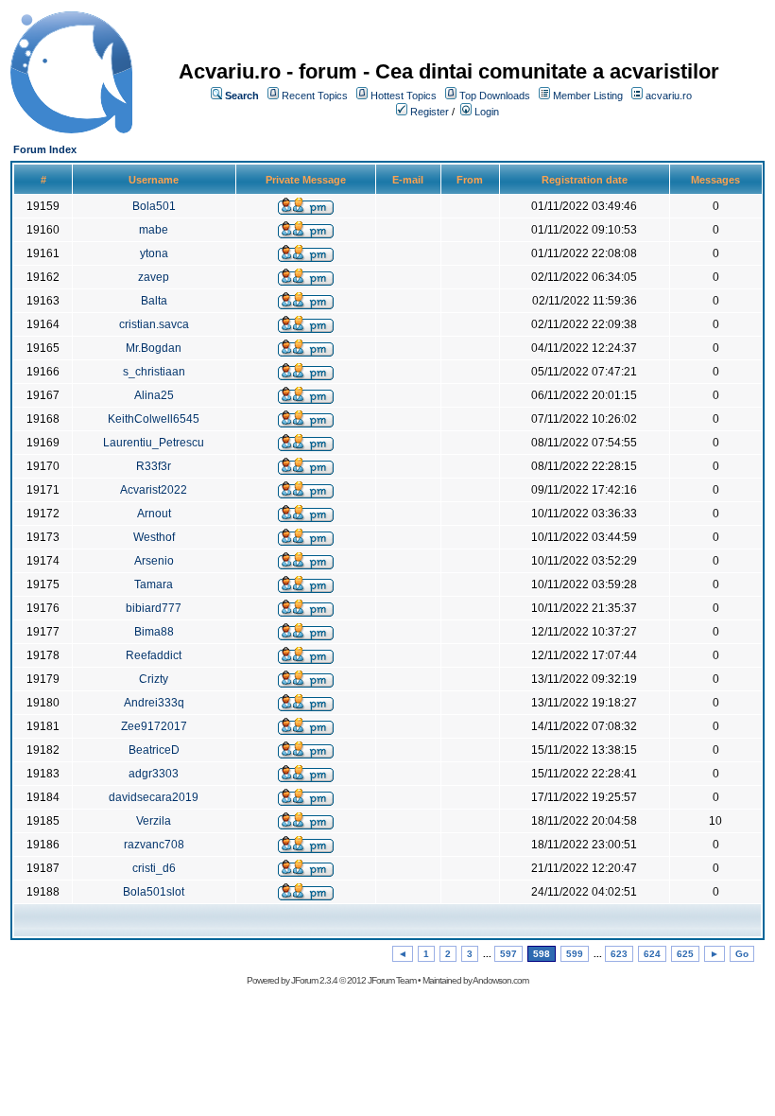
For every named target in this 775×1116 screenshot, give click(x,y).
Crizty (153, 679)
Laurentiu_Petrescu (153, 442)
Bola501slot (153, 891)
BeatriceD (154, 750)
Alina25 (154, 395)
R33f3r (153, 466)
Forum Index (45, 149)
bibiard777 (153, 608)
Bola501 (154, 206)
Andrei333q (154, 702)
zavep (153, 277)
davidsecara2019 (153, 797)
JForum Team (392, 980)
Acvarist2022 (153, 490)
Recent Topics (315, 95)
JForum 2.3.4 (314, 980)
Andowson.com (500, 980)
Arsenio (154, 560)
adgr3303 (154, 773)
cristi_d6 (154, 868)
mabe (153, 229)
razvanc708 (154, 844)
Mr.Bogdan (153, 348)
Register (429, 111)
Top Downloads (494, 95)
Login (486, 111)
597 (508, 954)
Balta (154, 300)
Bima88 (154, 631)
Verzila (153, 821)
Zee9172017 (154, 726)
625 (685, 954)
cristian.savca (154, 324)
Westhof (154, 537)
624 (652, 954)
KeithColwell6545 (153, 419)
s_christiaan (154, 371)
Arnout (154, 513)
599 (574, 954)
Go (742, 954)
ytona (154, 253)
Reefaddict (153, 655)
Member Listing (588, 95)
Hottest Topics (403, 95)
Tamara (153, 584)
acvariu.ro (669, 95)
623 (619, 954)
